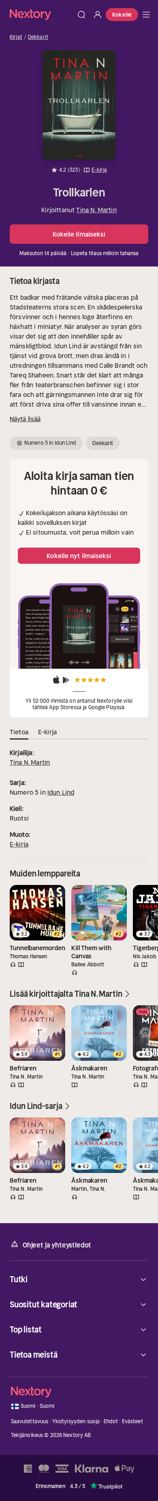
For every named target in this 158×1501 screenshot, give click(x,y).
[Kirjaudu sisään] (98, 14)
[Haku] (81, 14)
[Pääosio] (146, 14)
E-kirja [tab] (47, 732)
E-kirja (19, 844)
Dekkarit (38, 37)
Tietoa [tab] (19, 732)
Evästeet (132, 1421)
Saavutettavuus (30, 1421)
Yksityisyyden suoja (76, 1421)
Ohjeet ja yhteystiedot (57, 1245)
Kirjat (16, 37)
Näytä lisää (25, 419)
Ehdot (111, 1421)
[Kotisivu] (41, 14)
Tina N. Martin (96, 210)
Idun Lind (60, 792)
